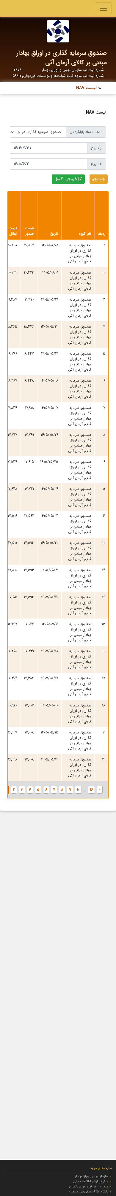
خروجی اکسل (65, 179)
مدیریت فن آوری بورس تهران (88, 1186)
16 (91, 789)
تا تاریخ (96, 164)
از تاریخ (96, 148)
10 (78, 789)
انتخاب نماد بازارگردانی (86, 132)
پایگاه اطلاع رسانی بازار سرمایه (88, 1191)
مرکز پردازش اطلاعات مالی (90, 1181)
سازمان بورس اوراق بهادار (91, 1176)
